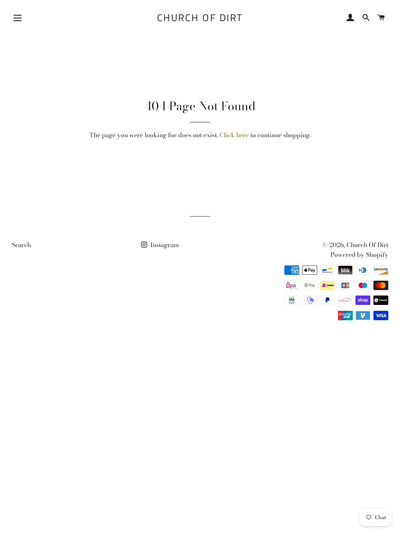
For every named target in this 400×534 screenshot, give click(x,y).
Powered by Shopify (359, 254)
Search (21, 244)
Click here (234, 135)
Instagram (164, 244)
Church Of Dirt (200, 18)
